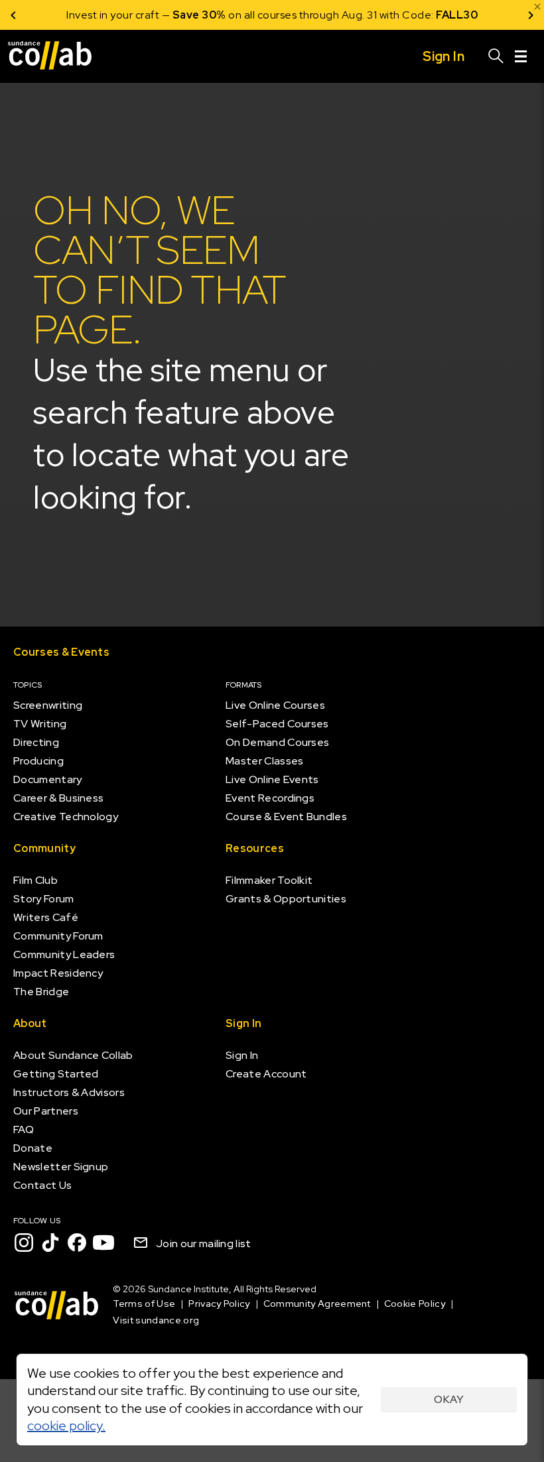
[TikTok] (50, 1242)
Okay (449, 1399)
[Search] (496, 56)
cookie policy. (66, 1425)
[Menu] (521, 56)
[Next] (530, 15)
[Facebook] (77, 1242)
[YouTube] (103, 1242)
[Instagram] (23, 1242)
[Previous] (13, 15)
